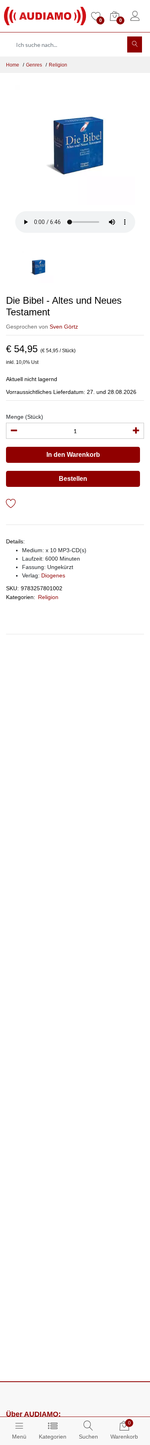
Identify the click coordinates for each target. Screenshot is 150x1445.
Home (12, 65)
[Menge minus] (14, 431)
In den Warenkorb (73, 454)
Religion (58, 65)
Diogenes (53, 575)
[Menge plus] (136, 431)
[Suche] (134, 44)
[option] (75, 145)
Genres (34, 65)
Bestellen (73, 478)
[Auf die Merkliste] (11, 505)
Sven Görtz (64, 326)
